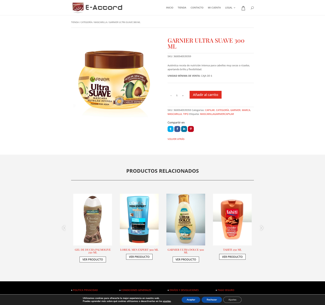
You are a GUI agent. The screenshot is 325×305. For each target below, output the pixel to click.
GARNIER (235, 110)
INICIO (169, 7)
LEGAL (228, 7)
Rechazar (212, 299)
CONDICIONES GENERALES (136, 290)
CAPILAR (210, 110)
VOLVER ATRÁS (176, 139)
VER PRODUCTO (92, 259)
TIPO (186, 114)
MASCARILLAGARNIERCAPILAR (217, 114)
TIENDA (182, 7)
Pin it (191, 129)
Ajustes (232, 299)
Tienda (75, 22)
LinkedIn (184, 129)
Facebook (177, 129)
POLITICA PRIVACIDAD (85, 290)
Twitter (171, 129)
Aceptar (191, 299)
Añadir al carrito (205, 94)
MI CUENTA (214, 7)
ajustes (167, 301)
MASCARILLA (100, 22)
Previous (64, 228)
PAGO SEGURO (226, 290)
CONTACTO (197, 7)
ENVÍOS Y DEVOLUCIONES (184, 290)
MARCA (246, 110)
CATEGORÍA (86, 22)
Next (260, 228)
